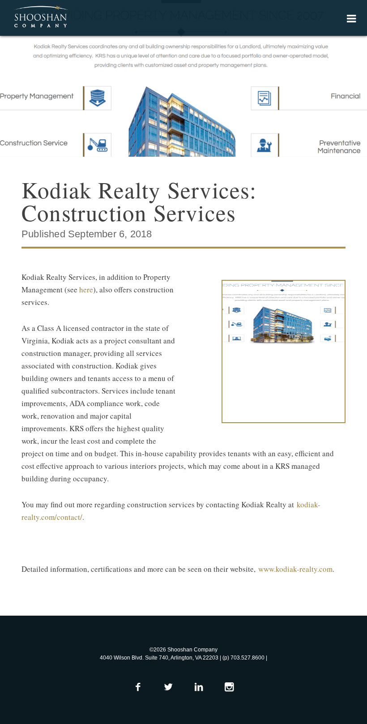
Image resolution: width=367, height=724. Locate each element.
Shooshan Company (40, 17)
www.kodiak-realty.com (295, 569)
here (86, 289)
